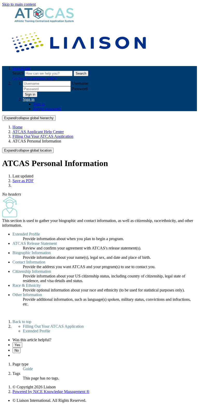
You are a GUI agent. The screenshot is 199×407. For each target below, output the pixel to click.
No (17, 350)
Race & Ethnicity (26, 285)
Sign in (30, 94)
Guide (28, 369)
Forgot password (47, 108)
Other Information (27, 294)
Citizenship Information (31, 271)
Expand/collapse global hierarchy (29, 118)
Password (80, 89)
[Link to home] (80, 59)
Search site (21, 68)
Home (17, 127)
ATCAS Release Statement (34, 243)
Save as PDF (23, 180)
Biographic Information (31, 253)
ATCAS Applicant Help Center (38, 132)
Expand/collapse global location (28, 150)
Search (18, 73)
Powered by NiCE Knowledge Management (50, 391)
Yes (17, 345)
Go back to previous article (34, 78)
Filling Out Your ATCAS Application (42, 136)
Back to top (21, 321)
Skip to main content (19, 4)
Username (80, 83)
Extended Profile (26, 234)
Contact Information (28, 262)
